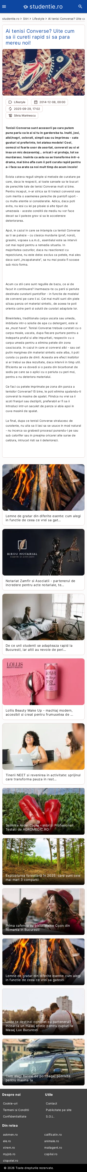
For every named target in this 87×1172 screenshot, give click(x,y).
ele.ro (7, 1141)
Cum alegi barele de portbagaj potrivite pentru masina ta (38, 1078)
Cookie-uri (10, 1103)
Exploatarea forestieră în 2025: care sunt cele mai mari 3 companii (43, 877)
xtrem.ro (9, 1147)
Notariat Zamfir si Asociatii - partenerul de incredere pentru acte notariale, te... (40, 583)
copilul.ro (50, 1154)
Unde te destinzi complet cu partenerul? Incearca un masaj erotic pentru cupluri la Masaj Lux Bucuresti (39, 1026)
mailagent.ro (53, 1147)
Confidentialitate (15, 1116)
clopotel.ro (10, 1160)
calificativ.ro (53, 1134)
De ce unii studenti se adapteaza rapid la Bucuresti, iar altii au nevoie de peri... (39, 647)
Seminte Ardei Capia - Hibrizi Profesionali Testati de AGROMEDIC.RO (40, 827)
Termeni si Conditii (16, 1110)
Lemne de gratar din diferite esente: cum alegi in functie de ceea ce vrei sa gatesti (43, 978)
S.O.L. (50, 1116)
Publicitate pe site (59, 1110)
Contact (51, 1103)
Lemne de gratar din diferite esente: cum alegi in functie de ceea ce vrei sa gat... (43, 518)
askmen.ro (10, 1134)
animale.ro (51, 1141)
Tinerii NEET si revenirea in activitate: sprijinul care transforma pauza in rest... (43, 777)
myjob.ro (9, 1154)
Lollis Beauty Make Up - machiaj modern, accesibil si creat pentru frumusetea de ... (39, 712)
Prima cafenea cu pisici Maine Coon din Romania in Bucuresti (38, 927)
